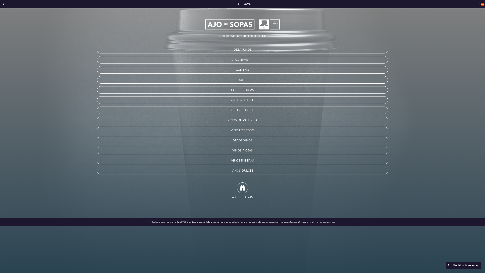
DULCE (243, 80)
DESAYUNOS (242, 49)
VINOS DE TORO (242, 130)
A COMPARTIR (242, 59)
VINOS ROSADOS (242, 100)
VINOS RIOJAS (242, 150)
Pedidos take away (466, 265)
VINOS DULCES (242, 170)
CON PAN (242, 69)
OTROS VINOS (242, 140)
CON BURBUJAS (242, 90)
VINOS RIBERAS (242, 160)
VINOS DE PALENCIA (242, 120)
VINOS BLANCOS (243, 110)
